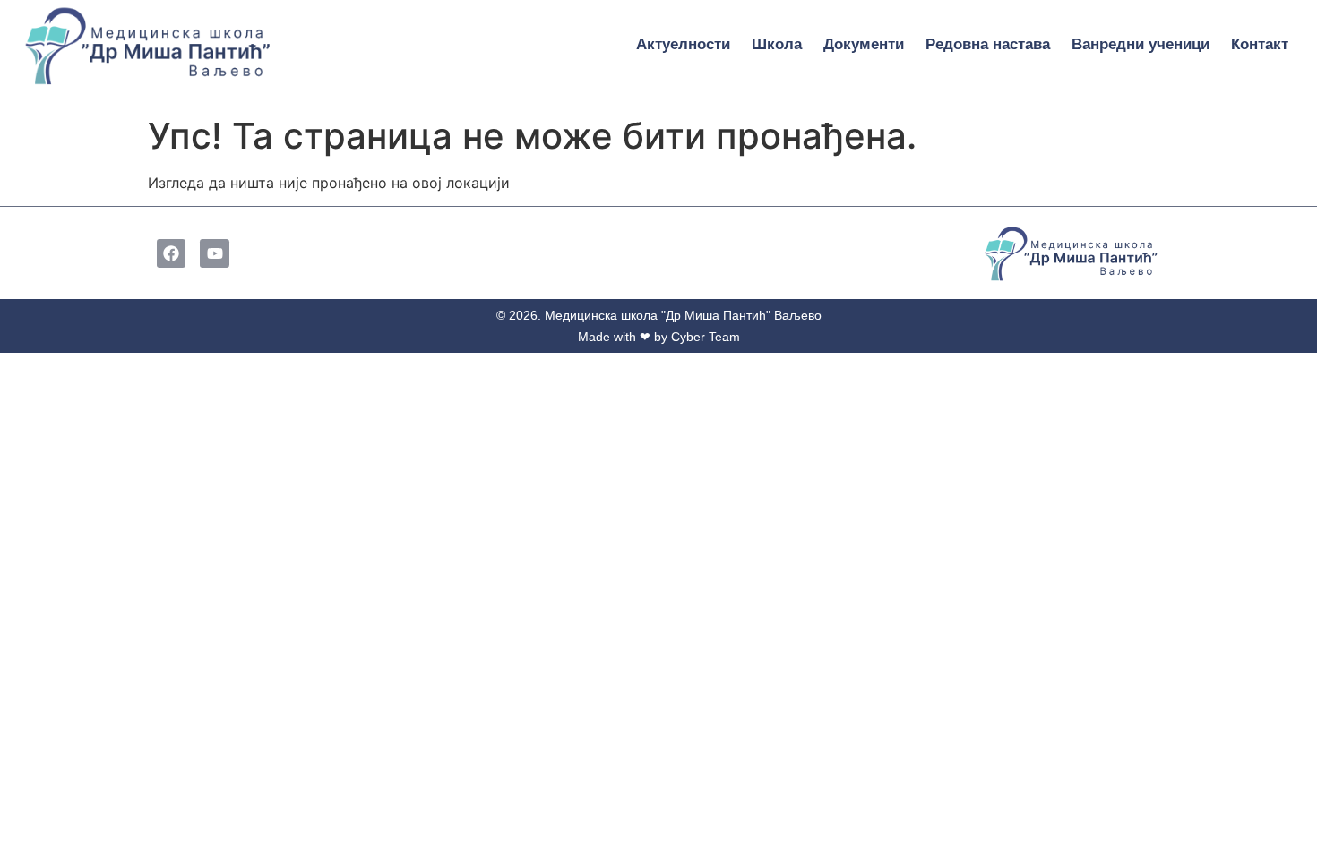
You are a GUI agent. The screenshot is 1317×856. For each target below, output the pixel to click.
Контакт (1259, 44)
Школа (777, 44)
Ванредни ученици (1140, 44)
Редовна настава (987, 44)
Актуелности (683, 44)
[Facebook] (171, 253)
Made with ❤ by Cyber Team (659, 337)
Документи (863, 44)
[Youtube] (214, 253)
